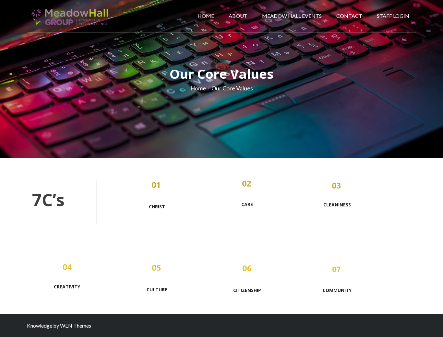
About (238, 16)
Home (206, 16)
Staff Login (393, 16)
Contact (349, 16)
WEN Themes (75, 325)
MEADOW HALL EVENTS (292, 16)
